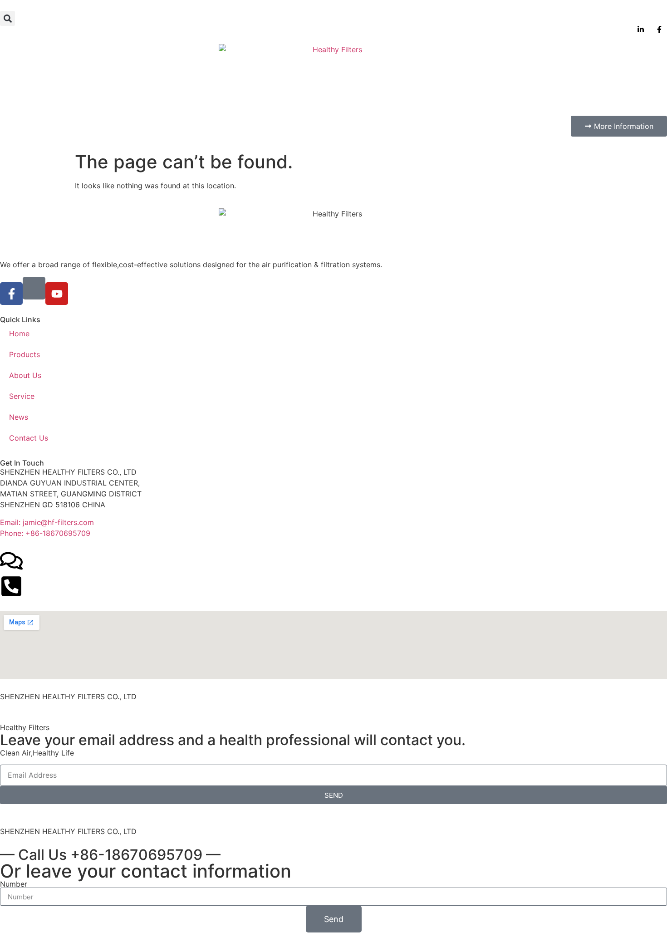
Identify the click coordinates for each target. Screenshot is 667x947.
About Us (25, 375)
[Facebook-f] (11, 293)
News (18, 417)
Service (21, 396)
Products (24, 354)
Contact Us (28, 437)
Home (19, 333)
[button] (7, 18)
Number (13, 884)
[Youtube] (56, 293)
